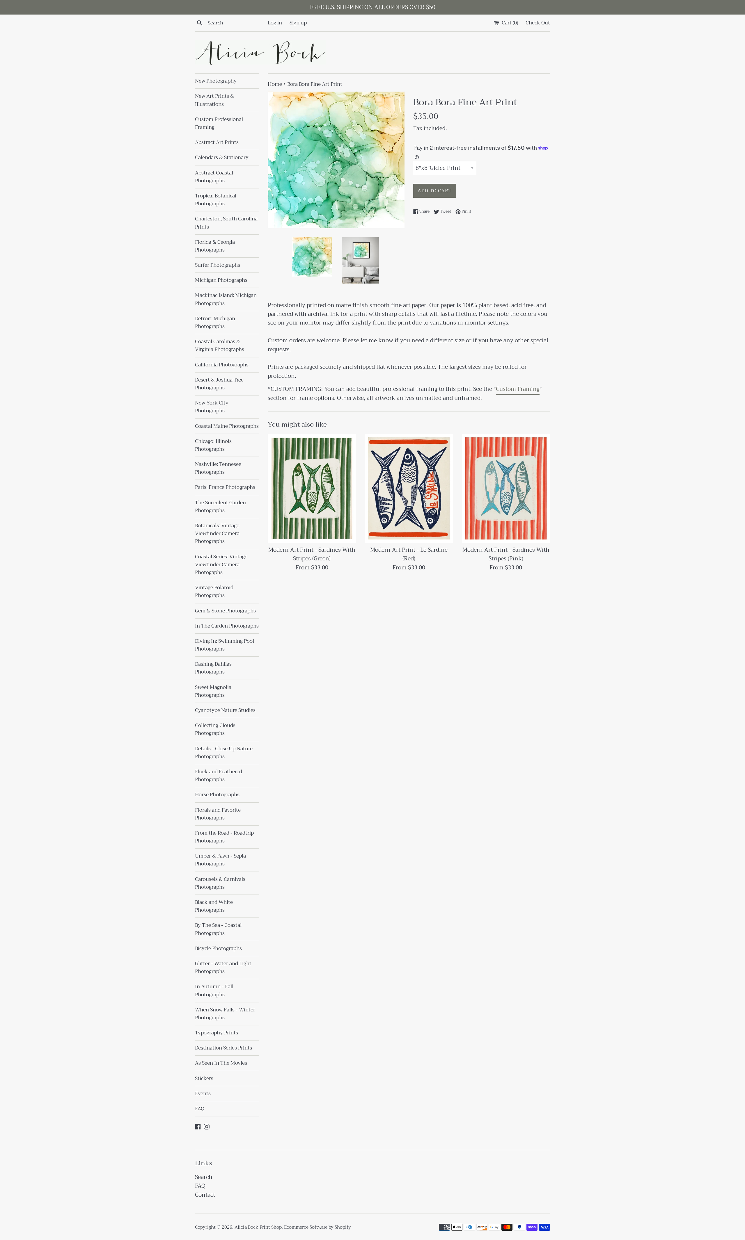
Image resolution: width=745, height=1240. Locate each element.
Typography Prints (216, 1033)
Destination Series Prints (223, 1048)
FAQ (199, 1108)
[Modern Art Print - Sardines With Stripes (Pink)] (506, 488)
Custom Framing (518, 389)
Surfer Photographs (217, 265)
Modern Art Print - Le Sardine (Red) (409, 554)
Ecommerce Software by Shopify (317, 1227)
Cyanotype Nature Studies (225, 710)
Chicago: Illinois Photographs (213, 445)
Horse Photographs (217, 794)
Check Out (538, 22)
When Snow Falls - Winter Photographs (225, 1014)
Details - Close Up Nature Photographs (224, 752)
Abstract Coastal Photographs (214, 177)
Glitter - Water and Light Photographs (223, 967)
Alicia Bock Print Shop (258, 1227)
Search (203, 1177)
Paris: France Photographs (225, 487)
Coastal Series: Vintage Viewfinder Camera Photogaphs (221, 565)
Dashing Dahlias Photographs (213, 668)
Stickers (204, 1078)
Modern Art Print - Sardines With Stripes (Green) (311, 554)
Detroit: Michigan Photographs (215, 322)
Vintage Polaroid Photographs (214, 591)
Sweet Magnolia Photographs (213, 691)
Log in (275, 22)
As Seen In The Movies (221, 1063)
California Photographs (222, 365)
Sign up (298, 22)
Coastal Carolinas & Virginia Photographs (219, 345)
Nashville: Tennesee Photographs (218, 468)
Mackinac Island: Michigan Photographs (226, 299)
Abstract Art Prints (217, 142)
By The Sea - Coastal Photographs (218, 929)
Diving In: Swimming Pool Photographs (224, 645)
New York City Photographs (211, 407)
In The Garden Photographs (227, 626)
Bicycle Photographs (218, 948)
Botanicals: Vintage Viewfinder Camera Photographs (217, 533)
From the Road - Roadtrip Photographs (224, 837)
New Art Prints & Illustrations (214, 100)
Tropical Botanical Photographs (215, 200)
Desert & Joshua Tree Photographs (219, 384)
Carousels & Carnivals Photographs (220, 883)
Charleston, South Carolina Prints (226, 223)
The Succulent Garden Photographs (220, 506)
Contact (205, 1195)
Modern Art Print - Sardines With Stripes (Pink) (505, 554)
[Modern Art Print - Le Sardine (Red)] (409, 488)
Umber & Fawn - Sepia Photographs (220, 860)
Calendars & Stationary (222, 157)
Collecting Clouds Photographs (215, 729)
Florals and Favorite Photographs (218, 814)
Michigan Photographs (221, 280)
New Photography (216, 81)
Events (203, 1093)
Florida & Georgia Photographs (215, 246)
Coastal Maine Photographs (227, 426)
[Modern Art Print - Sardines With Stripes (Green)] (312, 488)
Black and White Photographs (214, 906)
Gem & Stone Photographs (225, 611)
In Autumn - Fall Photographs (214, 990)
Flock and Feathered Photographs (218, 775)
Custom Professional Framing (219, 123)
